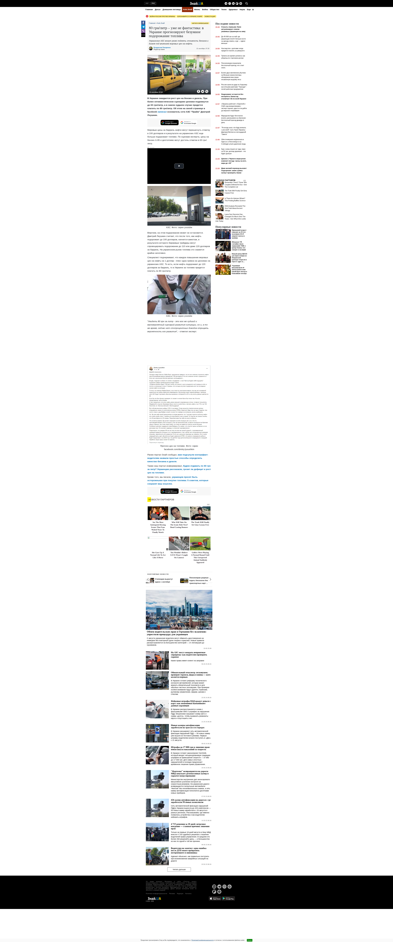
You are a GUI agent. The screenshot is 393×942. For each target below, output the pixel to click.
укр (147, 3)
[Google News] (230, 887)
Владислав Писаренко (162, 47)
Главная (149, 9)
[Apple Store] (215, 898)
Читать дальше (179, 869)
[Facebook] (143, 23)
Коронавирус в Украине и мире (189, 16)
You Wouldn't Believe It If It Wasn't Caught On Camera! (179, 555)
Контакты (188, 893)
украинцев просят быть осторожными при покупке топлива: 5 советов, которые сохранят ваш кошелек (177, 480)
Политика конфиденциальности (156, 893)
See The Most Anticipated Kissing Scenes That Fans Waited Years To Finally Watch (158, 527)
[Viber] (229, 3)
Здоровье (233, 9)
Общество (214, 9)
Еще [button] (249, 9)
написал (162, 112)
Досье (157, 9)
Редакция (180, 893)
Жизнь (197, 9)
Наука (242, 9)
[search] (247, 3)
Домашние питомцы (172, 9)
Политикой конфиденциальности (202, 940)
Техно (224, 9)
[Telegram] (226, 3)
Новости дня (210, 16)
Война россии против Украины (162, 16)
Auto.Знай (187, 9)
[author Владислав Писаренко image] (151, 48)
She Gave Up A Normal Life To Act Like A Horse (158, 555)
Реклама (172, 893)
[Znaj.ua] (196, 3)
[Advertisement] (179, 349)
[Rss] (233, 3)
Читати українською (200, 23)
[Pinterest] (240, 3)
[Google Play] (228, 898)
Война (205, 9)
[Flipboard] (237, 3)
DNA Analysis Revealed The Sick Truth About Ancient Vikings (235, 208)
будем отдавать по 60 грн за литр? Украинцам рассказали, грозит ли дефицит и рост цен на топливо (179, 469)
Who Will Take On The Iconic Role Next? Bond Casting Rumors (179, 524)
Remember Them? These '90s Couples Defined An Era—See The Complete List (236, 185)
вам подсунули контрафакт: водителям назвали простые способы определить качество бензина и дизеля (177, 458)
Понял (249, 940)
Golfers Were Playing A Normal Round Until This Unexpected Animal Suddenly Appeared (200, 557)
